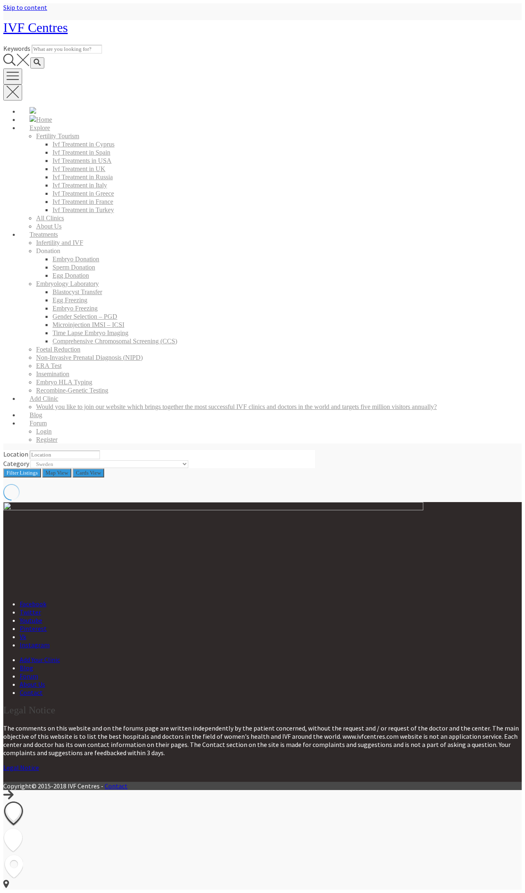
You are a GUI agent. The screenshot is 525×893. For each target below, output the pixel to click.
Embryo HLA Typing (64, 382)
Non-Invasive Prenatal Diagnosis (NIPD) (89, 357)
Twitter (30, 612)
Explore (40, 127)
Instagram (35, 645)
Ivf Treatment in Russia (82, 177)
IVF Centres (35, 27)
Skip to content (25, 7)
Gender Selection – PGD (84, 316)
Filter (22, 473)
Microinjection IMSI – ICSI (88, 324)
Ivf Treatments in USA (82, 160)
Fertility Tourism (57, 135)
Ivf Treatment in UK (78, 168)
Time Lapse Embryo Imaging (90, 332)
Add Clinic (44, 398)
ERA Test (49, 365)
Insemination (52, 373)
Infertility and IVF (59, 242)
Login (44, 431)
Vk (23, 637)
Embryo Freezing (75, 308)
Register (46, 439)
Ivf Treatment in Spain (81, 152)
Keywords (16, 48)
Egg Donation (70, 275)
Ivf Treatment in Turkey (83, 209)
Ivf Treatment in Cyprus (83, 144)
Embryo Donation (75, 259)
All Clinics (50, 218)
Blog (36, 414)
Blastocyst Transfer (77, 291)
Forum (38, 423)
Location (15, 454)
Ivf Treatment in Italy (79, 185)
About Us (49, 226)
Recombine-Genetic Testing (72, 390)
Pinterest (33, 628)
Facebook (33, 604)
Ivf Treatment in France (82, 201)
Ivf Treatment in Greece (83, 193)
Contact (31, 692)
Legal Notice (21, 767)
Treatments (44, 234)
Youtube (31, 620)
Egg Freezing (69, 300)
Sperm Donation (73, 267)
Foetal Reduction (58, 349)
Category (16, 463)
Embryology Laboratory (67, 283)
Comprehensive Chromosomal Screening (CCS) (114, 341)
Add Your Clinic (40, 659)
